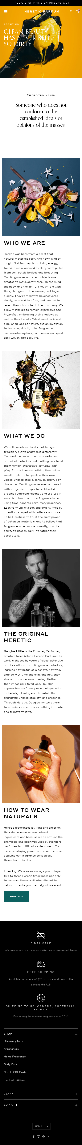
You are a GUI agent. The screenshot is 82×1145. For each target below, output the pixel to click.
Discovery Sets (13, 1040)
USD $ (38, 1126)
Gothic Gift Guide (15, 1072)
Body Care (10, 1064)
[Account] (71, 12)
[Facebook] (33, 1136)
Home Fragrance (15, 1056)
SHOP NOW (17, 896)
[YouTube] (48, 1136)
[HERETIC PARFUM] (42, 11)
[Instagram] (38, 1136)
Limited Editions (14, 1079)
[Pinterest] (43, 1136)
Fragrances (11, 1048)
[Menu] (13, 12)
